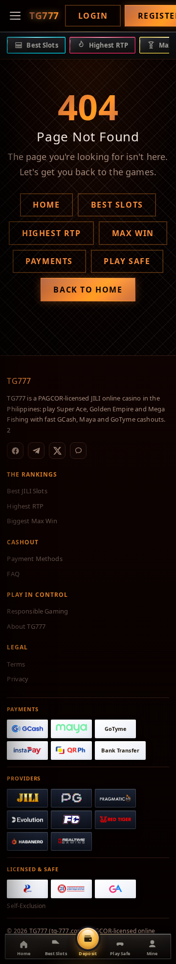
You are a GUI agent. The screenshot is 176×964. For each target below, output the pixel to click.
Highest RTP (51, 233)
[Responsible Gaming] (71, 889)
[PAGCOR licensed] (27, 889)
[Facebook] (15, 450)
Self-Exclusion (26, 906)
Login (93, 15)
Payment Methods (34, 558)
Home (46, 204)
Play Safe (127, 261)
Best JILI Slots (27, 490)
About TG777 (26, 626)
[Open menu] (15, 16)
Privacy (17, 678)
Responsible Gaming (37, 611)
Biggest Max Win (32, 520)
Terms (16, 664)
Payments (49, 261)
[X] (57, 450)
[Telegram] (36, 450)
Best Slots (117, 204)
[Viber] (78, 450)
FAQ (13, 573)
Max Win (133, 233)
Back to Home (87, 289)
